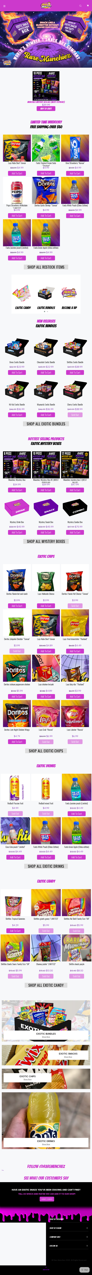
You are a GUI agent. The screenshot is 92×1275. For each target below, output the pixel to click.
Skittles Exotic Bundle (75, 362)
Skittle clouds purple (76, 964)
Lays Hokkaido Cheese (46, 593)
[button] (44, 311)
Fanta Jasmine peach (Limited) (17, 247)
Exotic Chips (23, 308)
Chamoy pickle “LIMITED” (46, 964)
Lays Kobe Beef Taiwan (17, 163)
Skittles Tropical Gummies (15, 918)
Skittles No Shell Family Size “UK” (76, 918)
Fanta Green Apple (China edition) (46, 247)
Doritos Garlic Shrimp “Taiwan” (46, 205)
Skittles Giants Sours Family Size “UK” (15, 964)
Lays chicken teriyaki (46, 684)
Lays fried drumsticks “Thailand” (75, 639)
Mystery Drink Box (17, 522)
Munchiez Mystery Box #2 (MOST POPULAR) (46, 102)
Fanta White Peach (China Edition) (75, 205)
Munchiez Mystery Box (16, 479)
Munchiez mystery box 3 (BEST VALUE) (75, 480)
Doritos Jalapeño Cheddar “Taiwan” (17, 639)
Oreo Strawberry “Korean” (75, 163)
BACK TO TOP (46, 1269)
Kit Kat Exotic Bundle (17, 404)
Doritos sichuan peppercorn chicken (17, 684)
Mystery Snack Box (46, 522)
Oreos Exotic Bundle (16, 362)
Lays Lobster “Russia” (75, 729)
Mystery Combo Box (75, 522)
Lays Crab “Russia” (46, 729)
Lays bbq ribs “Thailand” (75, 684)
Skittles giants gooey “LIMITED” (46, 918)
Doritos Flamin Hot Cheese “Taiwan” (75, 593)
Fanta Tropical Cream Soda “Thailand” (46, 164)
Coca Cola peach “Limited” (15, 846)
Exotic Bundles (69, 308)
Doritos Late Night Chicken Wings (17, 729)
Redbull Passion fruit (15, 803)
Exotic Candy (46, 308)
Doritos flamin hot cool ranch (16, 593)
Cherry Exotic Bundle (75, 404)
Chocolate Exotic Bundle (46, 362)
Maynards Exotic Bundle (46, 404)
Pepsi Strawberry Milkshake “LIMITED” (16, 206)
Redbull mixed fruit (46, 803)
